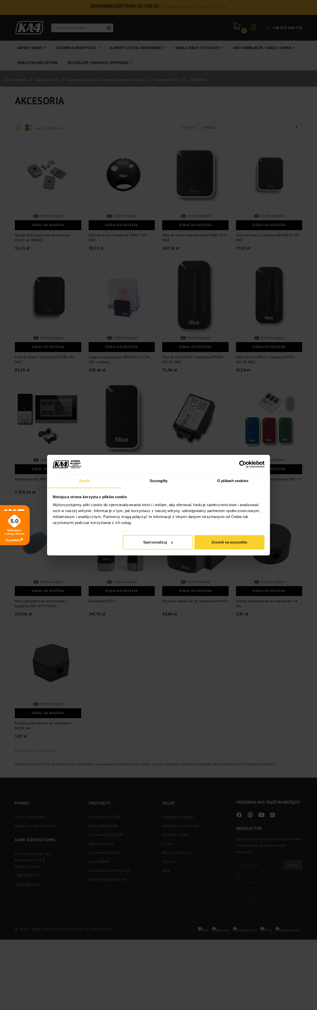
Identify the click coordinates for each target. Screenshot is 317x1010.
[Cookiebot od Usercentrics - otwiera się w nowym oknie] (242, 464)
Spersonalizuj (155, 542)
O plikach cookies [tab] (232, 480)
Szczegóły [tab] (159, 480)
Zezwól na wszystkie (229, 542)
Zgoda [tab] (84, 480)
